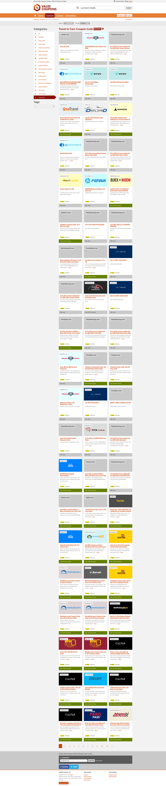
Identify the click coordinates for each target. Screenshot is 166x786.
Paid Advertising (113, 776)
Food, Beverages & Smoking (45, 69)
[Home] (35, 15)
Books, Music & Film (43, 51)
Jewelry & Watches (42, 86)
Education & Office (42, 58)
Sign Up (122, 15)
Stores (40, 15)
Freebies (59, 15)
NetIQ (71, 774)
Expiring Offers (41, 44)
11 (107, 746)
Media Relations (88, 778)
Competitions (70, 15)
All (39, 33)
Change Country (63, 783)
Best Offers (41, 37)
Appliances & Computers (44, 47)
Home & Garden (42, 79)
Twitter (75, 767)
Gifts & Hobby (41, 72)
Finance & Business (43, 65)
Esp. (130, 1)
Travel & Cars (41, 97)
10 (102, 746)
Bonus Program (87, 776)
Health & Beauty (42, 76)
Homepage (36, 19)
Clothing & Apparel (42, 54)
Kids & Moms (41, 90)
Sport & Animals (42, 93)
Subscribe (91, 760)
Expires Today (41, 40)
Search (128, 8)
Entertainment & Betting (44, 61)
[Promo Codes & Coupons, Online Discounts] (45, 11)
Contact (85, 774)
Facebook (65, 767)
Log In (129, 15)
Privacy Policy (99, 760)
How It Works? (129, 19)
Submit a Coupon (113, 774)
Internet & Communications (44, 83)
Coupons (50, 15)
